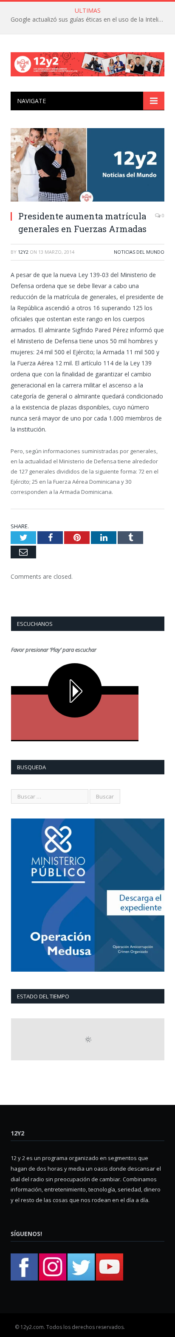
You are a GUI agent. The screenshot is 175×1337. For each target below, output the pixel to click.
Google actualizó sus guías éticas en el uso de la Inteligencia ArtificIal (90, 19)
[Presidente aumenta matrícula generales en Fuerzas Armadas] (87, 166)
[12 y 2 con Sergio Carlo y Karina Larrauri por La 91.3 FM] (87, 62)
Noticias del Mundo (139, 252)
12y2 (23, 252)
